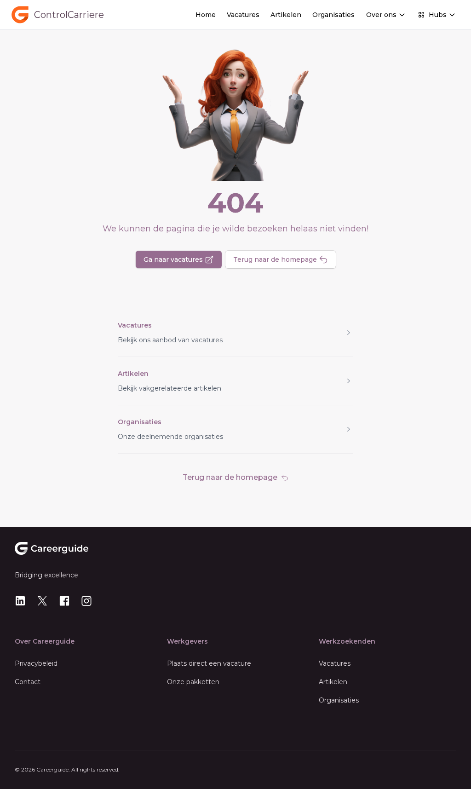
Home (205, 15)
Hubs (438, 15)
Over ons (381, 15)
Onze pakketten (193, 682)
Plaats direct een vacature (209, 663)
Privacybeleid (36, 663)
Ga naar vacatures (173, 259)
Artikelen (285, 15)
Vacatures (243, 15)
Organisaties (333, 15)
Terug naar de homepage (275, 259)
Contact (27, 682)
